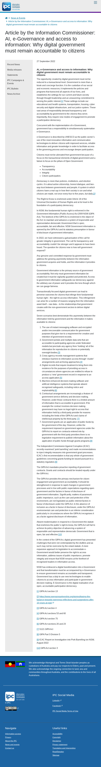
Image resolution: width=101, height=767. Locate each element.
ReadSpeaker (58, 752)
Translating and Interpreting (63, 748)
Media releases (14, 70)
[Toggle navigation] (95, 2)
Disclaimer (56, 741)
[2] (94, 194)
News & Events (18, 18)
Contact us (9, 748)
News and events (12, 744)
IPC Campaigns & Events (15, 82)
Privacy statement (59, 744)
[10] (60, 534)
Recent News (13, 64)
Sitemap (55, 755)
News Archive (13, 94)
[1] (62, 101)
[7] (78, 419)
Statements (12, 75)
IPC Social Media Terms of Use (65, 711)
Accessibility (57, 734)
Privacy (8, 737)
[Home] (11, 6)
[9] (56, 462)
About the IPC (11, 741)
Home (7, 18)
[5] (61, 378)
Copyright (56, 737)
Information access (13, 734)
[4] (81, 362)
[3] (59, 352)
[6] (56, 390)
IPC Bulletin (12, 89)
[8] (91, 441)
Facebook (56, 706)
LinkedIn (56, 700)
